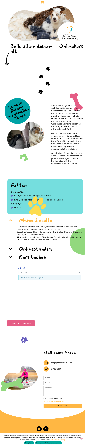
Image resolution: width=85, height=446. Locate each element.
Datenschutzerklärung (54, 401)
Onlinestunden (35, 249)
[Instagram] (46, 428)
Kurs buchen (32, 257)
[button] (42, 2)
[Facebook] (39, 428)
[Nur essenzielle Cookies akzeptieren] (81, 439)
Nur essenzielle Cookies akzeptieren (48, 443)
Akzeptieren (29, 443)
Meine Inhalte (35, 220)
